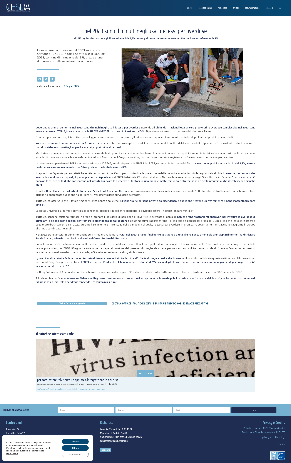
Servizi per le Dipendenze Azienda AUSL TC (263, 432)
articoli (236, 8)
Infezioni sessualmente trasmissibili (61, 389)
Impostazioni (75, 454)
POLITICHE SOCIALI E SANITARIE (149, 303)
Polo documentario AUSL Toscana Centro (264, 428)
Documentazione (252, 8)
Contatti (269, 8)
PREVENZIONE (174, 303)
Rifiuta (75, 448)
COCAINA (116, 303)
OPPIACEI (127, 303)
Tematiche (222, 8)
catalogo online (205, 8)
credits (281, 444)
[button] (280, 7)
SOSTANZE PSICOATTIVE (195, 303)
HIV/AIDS (41, 389)
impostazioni (12, 453)
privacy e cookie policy (273, 437)
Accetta (75, 441)
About (189, 8)
